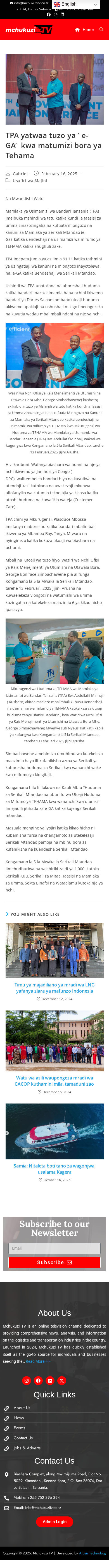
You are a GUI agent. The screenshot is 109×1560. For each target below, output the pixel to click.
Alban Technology (92, 1553)
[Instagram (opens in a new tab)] (55, 14)
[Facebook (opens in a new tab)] (48, 14)
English (68, 4)
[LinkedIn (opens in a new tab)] (61, 14)
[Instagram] (26, 1380)
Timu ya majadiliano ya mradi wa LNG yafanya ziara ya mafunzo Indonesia (55, 988)
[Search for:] (99, 29)
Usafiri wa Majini (30, 180)
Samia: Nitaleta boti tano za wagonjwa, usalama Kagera (55, 1169)
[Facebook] (38, 1380)
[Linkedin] (50, 1380)
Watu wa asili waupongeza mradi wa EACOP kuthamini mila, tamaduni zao (54, 1081)
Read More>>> (37, 1361)
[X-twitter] (61, 1380)
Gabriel (20, 173)
